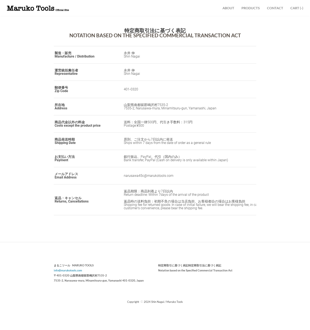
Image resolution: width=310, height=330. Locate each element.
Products (250, 8)
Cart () (296, 8)
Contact (275, 8)
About (228, 8)
